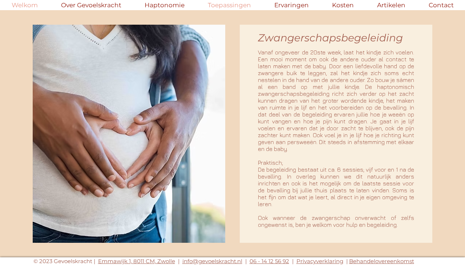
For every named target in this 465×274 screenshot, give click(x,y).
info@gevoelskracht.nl (212, 261)
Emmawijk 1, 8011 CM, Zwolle (136, 261)
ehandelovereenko (378, 261)
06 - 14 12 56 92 (269, 261)
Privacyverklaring (319, 261)
